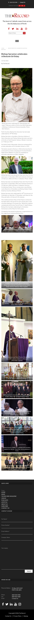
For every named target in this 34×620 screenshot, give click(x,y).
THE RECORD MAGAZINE (8, 496)
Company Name (5, 537)
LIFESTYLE (4, 502)
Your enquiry (4, 548)
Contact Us (15, 598)
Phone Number (5, 525)
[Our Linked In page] (17, 29)
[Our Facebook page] (9, 29)
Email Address (5, 531)
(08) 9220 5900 (12, 2)
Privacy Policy (17, 616)
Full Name (4, 519)
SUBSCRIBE (4, 506)
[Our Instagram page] (25, 29)
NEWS (3, 494)
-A (19, 5)
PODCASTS (4, 500)
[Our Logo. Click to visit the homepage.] (17, 15)
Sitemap (26, 616)
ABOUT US (4, 504)
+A (22, 5)
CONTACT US (5, 508)
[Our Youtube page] (22, 29)
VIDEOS (3, 498)
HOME (3, 492)
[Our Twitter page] (13, 29)
